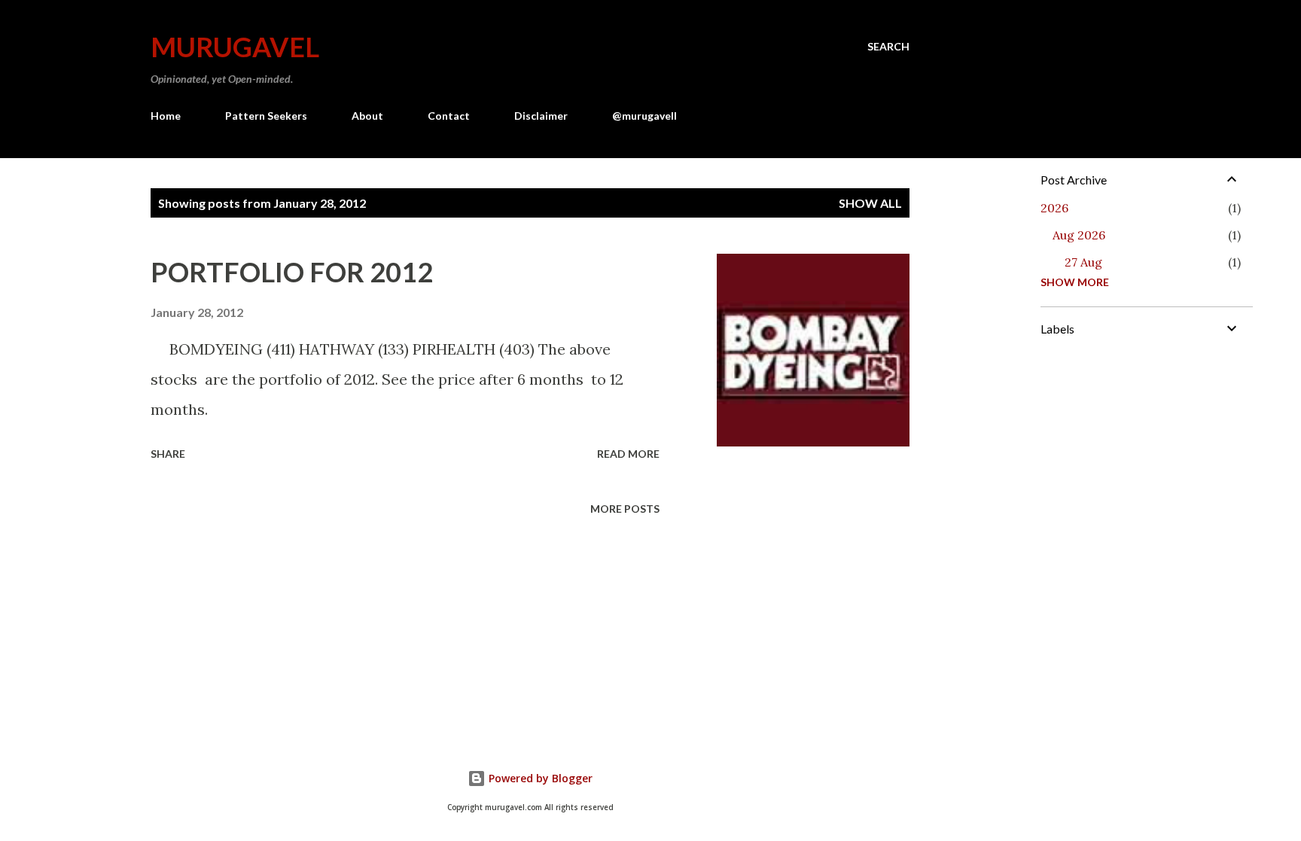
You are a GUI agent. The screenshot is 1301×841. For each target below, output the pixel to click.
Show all (870, 203)
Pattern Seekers (266, 115)
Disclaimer (541, 115)
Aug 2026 (1079, 234)
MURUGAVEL (235, 46)
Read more (628, 453)
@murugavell (644, 115)
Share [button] (168, 453)
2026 (1054, 207)
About (367, 115)
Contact (449, 115)
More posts (625, 508)
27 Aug (1083, 262)
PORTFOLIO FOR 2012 (292, 271)
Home (166, 115)
